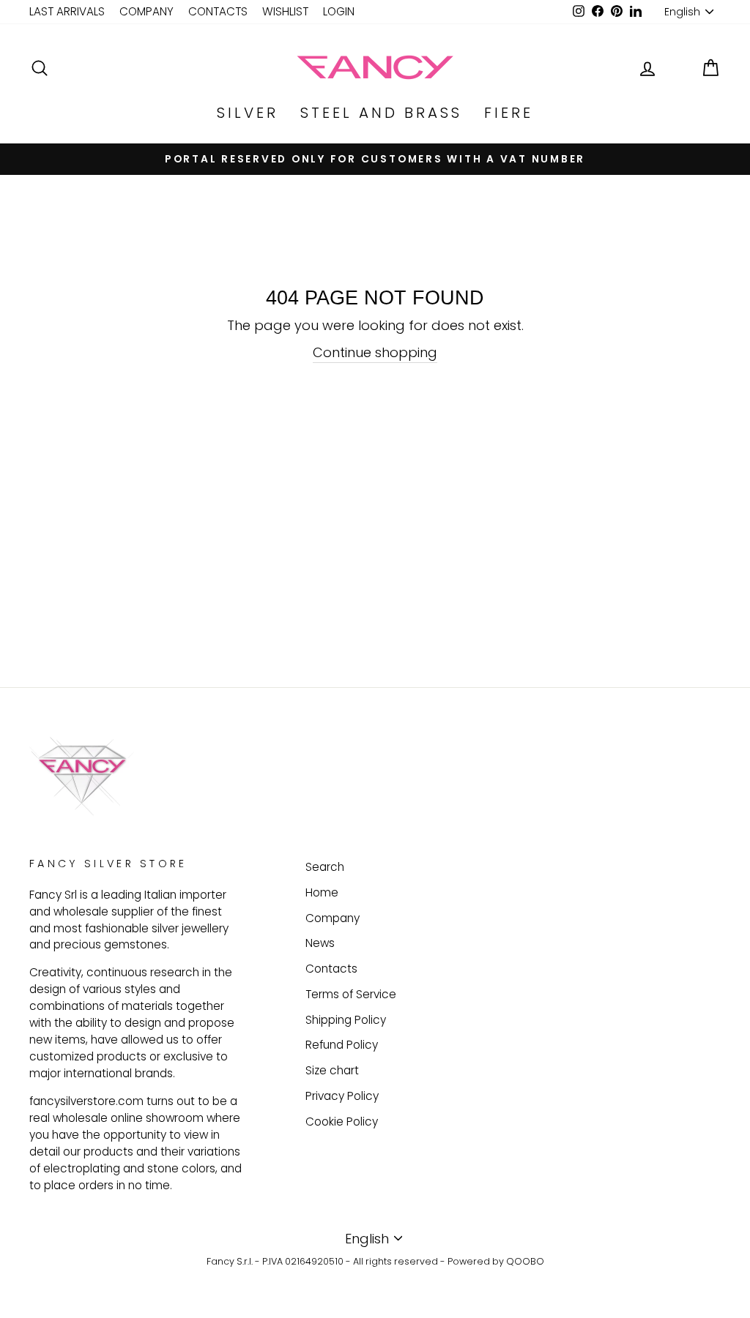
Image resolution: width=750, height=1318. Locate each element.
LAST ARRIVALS (67, 11)
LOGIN (338, 11)
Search (324, 867)
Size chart (332, 1070)
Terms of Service (350, 994)
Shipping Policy (345, 1019)
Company (332, 918)
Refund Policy (341, 1044)
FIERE (508, 112)
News (320, 943)
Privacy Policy (342, 1096)
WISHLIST (285, 11)
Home (321, 892)
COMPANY (146, 11)
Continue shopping (375, 352)
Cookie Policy (341, 1121)
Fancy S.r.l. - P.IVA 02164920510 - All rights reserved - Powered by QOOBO (375, 1261)
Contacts (331, 968)
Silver (247, 112)
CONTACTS (218, 11)
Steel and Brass (381, 112)
